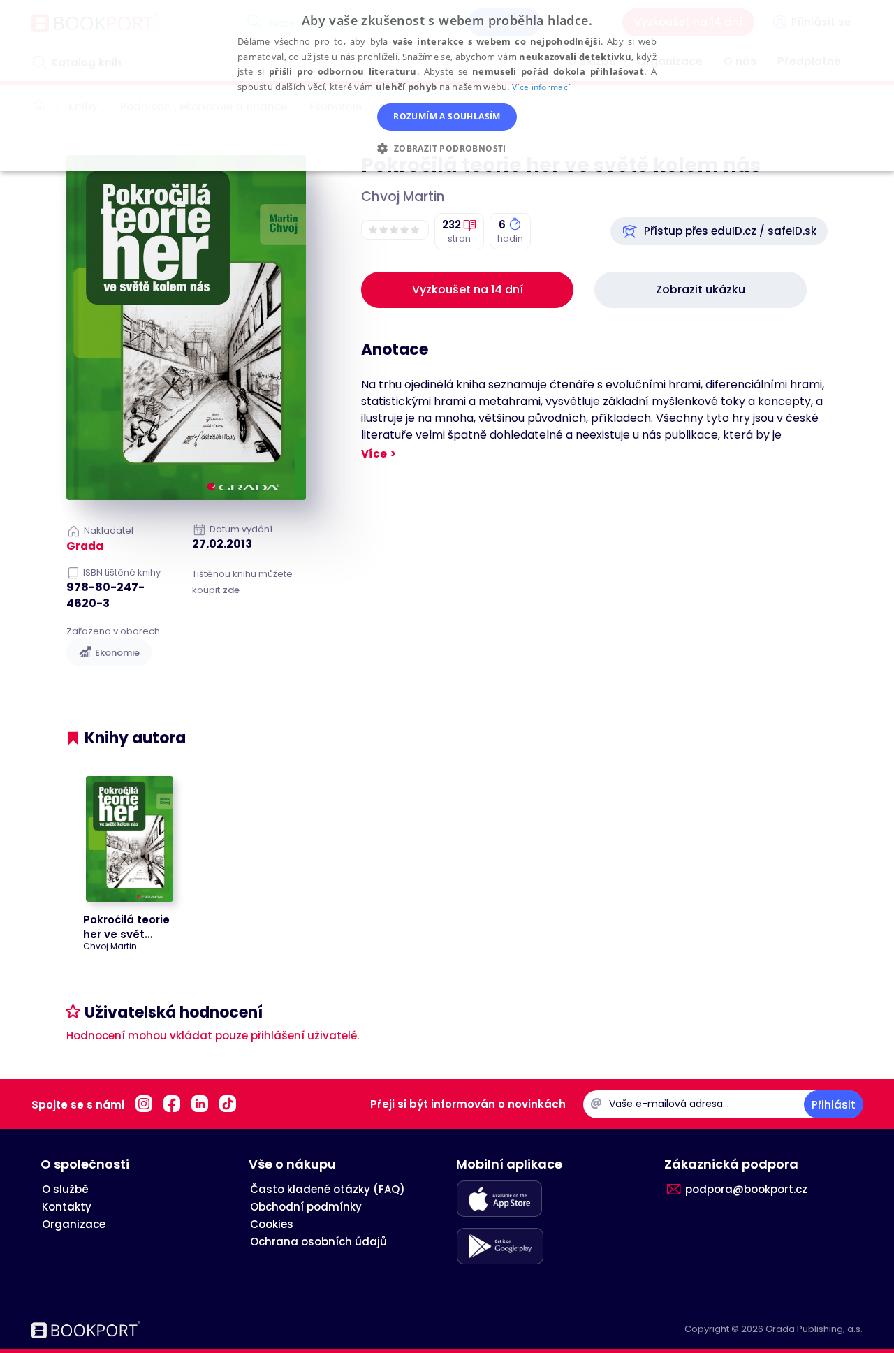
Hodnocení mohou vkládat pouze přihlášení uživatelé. (212, 1035)
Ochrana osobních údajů (318, 1241)
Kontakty (66, 1206)
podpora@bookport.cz (746, 1189)
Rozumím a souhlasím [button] (447, 116)
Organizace (73, 1224)
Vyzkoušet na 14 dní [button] (467, 289)
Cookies (271, 1224)
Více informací (541, 87)
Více (374, 453)
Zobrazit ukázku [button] (700, 289)
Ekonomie (117, 652)
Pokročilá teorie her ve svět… (126, 927)
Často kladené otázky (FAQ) (327, 1189)
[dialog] (447, 85)
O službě (65, 1189)
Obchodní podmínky (306, 1206)
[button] (719, 231)
